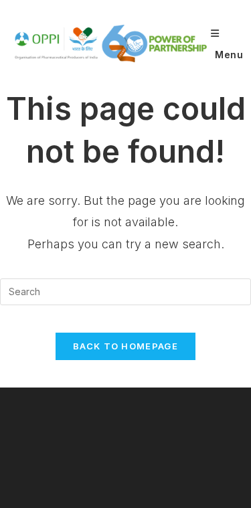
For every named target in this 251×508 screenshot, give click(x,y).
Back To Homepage (125, 346)
